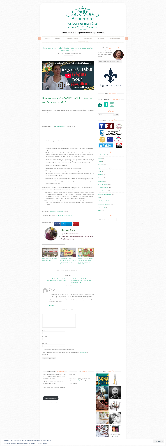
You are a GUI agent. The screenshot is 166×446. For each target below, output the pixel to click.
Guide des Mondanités (72, 38)
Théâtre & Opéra (102, 207)
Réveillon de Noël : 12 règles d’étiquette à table (49, 259)
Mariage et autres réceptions (104, 194)
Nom (44, 330)
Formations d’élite (114, 38)
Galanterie (100, 178)
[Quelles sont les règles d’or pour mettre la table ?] (102, 431)
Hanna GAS (60, 53)
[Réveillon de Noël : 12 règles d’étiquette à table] (50, 253)
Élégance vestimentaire (103, 168)
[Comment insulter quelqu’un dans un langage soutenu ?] (115, 392)
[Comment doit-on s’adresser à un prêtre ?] (102, 379)
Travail (99, 210)
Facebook (57, 224)
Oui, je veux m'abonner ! (51, 398)
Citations (100, 161)
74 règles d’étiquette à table (65, 215)
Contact (47, 38)
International (101, 181)
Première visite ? (88, 38)
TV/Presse (101, 38)
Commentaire (46, 313)
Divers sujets (101, 164)
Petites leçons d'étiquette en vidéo (106, 201)
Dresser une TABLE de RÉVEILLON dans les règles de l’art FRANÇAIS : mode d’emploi (68, 261)
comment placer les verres (56, 212)
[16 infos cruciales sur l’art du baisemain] (115, 418)
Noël (99, 197)
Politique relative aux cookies (42, 443)
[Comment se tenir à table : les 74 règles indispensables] (115, 405)
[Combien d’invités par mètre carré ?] (102, 392)
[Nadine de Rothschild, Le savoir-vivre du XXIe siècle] (115, 431)
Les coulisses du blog (103, 184)
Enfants (99, 171)
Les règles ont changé (103, 187)
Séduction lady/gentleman (104, 204)
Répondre (51, 305)
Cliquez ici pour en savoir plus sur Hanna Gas (110, 61)
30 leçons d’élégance (60, 126)
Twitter (63, 224)
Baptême (100, 158)
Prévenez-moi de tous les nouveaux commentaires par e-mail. (59, 349)
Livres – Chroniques (103, 191)
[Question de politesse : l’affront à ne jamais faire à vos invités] (102, 405)
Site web (44, 343)
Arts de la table (75, 270)
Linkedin (69, 224)
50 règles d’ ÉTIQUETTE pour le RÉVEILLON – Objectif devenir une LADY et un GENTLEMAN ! (85, 261)
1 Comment (78, 53)
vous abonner (83, 352)
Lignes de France (83, 41)
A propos (57, 38)
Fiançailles (100, 174)
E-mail (44, 336)
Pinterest (75, 224)
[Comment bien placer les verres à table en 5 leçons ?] (102, 418)
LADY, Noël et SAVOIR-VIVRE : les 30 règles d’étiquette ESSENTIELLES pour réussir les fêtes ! (81, 280)
